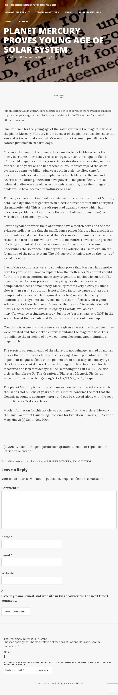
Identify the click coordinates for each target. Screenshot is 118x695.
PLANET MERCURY (60, 461)
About (9, 21)
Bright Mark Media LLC (70, 683)
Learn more (10, 646)
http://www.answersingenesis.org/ (29, 313)
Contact (24, 21)
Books (69, 12)
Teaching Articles (48, 12)
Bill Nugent (25, 57)
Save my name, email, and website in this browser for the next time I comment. (54, 598)
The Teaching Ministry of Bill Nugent (29, 4)
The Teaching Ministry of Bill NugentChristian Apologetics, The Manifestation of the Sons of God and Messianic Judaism (52, 640)
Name (6, 537)
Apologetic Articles (17, 12)
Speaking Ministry (90, 12)
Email (6, 555)
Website (7, 573)
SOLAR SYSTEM (81, 461)
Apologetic (19, 461)
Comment (10, 488)
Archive (31, 461)
